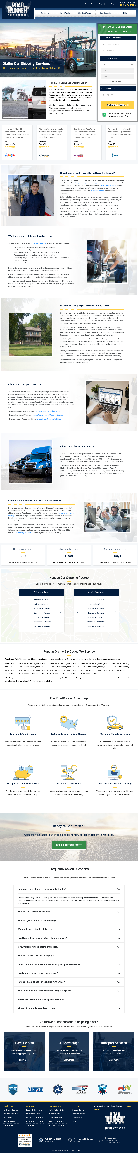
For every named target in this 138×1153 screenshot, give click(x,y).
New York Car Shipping (56, 1121)
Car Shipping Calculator (10, 1110)
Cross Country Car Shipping (35, 1121)
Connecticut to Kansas (42, 622)
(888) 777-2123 (127, 4)
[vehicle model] (117, 76)
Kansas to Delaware (96, 626)
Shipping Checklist (78, 1110)
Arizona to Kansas (41, 604)
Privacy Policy (81, 1150)
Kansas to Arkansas (96, 608)
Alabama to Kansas (41, 600)
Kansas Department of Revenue (47, 411)
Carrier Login (110, 4)
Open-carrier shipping (108, 185)
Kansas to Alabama (96, 600)
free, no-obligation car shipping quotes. (91, 183)
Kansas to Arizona (96, 604)
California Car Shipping (56, 1110)
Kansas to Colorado (96, 617)
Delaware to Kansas (42, 626)
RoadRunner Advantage (10, 1114)
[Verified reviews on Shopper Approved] (25, 1140)
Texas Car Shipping (55, 1117)
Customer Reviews (9, 1121)
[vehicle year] (117, 64)
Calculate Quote (116, 105)
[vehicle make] (117, 70)
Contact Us (75, 1121)
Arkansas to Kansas (42, 608)
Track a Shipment (86, 4)
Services (44, 13)
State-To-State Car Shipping (34, 1117)
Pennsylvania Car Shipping (57, 1125)
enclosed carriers (97, 191)
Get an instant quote (69, 845)
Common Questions (78, 1114)
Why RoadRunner (84, 13)
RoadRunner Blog (8, 1125)
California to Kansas (42, 613)
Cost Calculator (106, 13)
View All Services (31, 1125)
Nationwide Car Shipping (34, 1110)
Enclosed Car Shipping (33, 1114)
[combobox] (117, 44)
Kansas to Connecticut (96, 622)
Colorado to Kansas (42, 617)
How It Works (65, 13)
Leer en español (77, 1117)
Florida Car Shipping (55, 1114)
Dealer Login (98, 4)
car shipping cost (40, 243)
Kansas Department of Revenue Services (48, 415)
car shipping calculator (23, 533)
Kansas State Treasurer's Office (48, 419)
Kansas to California (96, 613)
